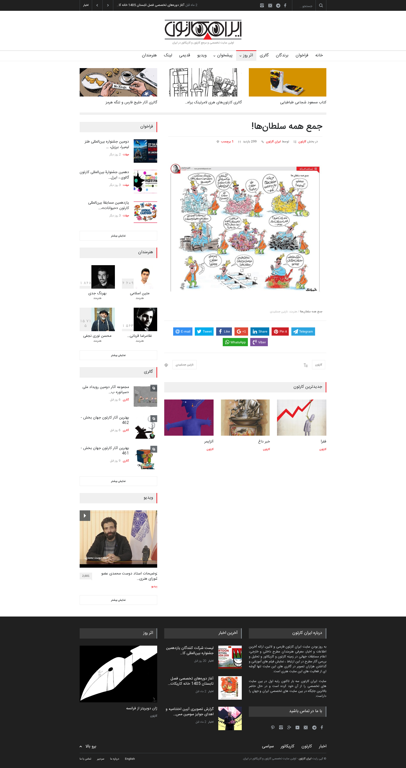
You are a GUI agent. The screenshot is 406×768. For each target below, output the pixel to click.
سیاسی (268, 746)
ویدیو (202, 55)
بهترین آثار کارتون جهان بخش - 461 (105, 451)
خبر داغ (264, 441)
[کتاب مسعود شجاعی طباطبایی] (287, 82)
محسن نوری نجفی (97, 336)
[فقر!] (301, 418)
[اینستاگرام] (261, 5)
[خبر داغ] (245, 418)
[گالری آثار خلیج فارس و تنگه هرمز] (118, 82)
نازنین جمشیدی (185, 364)
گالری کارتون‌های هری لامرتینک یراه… (213, 102)
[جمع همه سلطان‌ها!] (245, 228)
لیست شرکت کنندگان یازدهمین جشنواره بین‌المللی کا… (190, 650)
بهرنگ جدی (97, 293)
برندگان (282, 55)
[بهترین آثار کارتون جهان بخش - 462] (145, 427)
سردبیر (100, 758)
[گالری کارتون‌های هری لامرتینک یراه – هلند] (203, 82)
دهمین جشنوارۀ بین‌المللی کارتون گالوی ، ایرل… (104, 175)
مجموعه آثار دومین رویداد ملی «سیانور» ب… (105, 390)
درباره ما (114, 758)
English (130, 758)
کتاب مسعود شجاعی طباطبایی (303, 102)
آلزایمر (209, 441)
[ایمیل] (270, 5)
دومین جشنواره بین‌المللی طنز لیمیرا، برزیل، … (107, 144)
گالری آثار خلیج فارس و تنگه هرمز (131, 102)
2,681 (86, 576)
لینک (168, 55)
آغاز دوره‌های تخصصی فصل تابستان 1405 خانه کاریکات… (191, 681)
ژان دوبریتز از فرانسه (141, 708)
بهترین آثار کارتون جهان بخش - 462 (105, 420)
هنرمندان (149, 55)
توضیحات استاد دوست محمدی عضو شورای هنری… (129, 576)
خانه (319, 55)
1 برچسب (227, 141)
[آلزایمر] (189, 418)
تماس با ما (85, 758)
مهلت (126, 154)
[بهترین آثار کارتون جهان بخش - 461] (145, 457)
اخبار (211, 661)
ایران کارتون (273, 141)
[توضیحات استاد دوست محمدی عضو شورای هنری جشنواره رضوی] (119, 539)
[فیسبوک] (285, 5)
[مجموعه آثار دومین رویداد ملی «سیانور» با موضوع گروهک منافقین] (145, 396)
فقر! (323, 441)
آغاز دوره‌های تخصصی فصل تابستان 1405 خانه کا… (150, 5)
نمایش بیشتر (118, 235)
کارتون (302, 141)
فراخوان (302, 55)
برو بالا (91, 746)
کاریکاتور (287, 746)
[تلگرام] (279, 6)
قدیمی (184, 55)
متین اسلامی (139, 293)
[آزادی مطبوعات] (118, 674)
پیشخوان (225, 55)
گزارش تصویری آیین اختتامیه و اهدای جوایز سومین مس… (190, 712)
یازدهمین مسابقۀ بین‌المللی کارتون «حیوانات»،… (108, 205)
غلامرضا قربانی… (139, 336)
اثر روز (248, 55)
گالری (264, 55)
